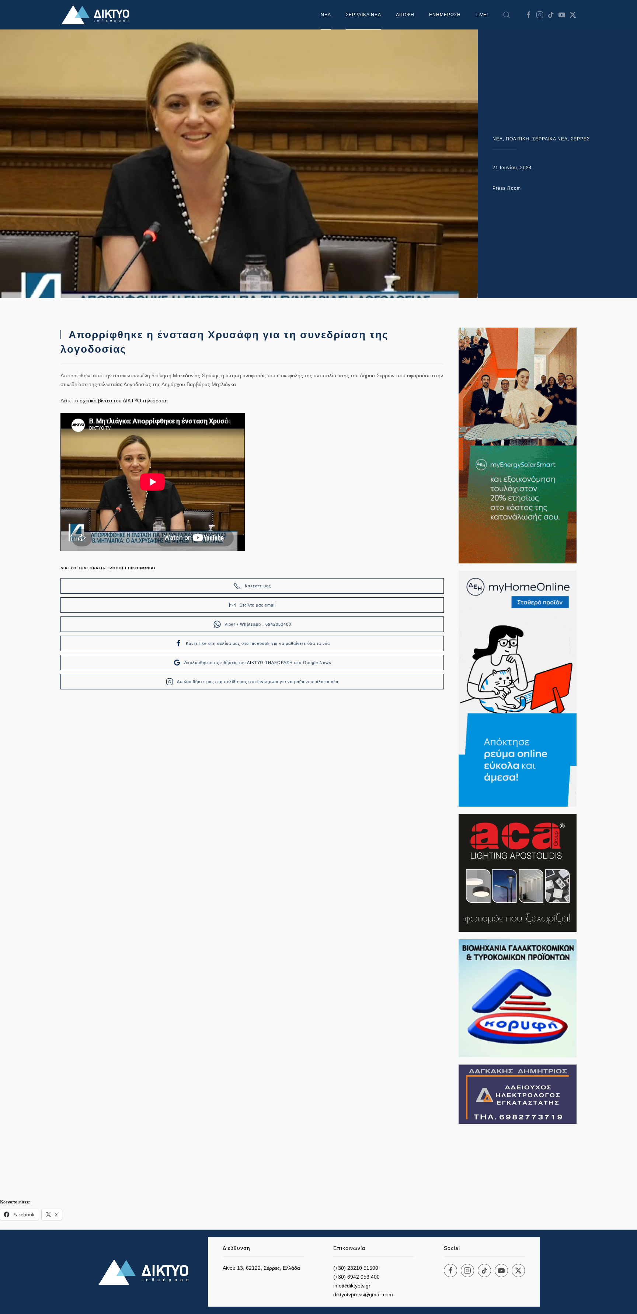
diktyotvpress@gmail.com (363, 1294)
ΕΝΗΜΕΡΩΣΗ (445, 14)
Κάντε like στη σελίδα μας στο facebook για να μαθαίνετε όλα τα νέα (258, 643)
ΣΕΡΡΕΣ (580, 138)
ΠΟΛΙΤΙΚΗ (517, 138)
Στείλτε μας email (258, 605)
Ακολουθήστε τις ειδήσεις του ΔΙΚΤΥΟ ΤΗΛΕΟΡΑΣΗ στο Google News (257, 662)
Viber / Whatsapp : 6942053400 (257, 624)
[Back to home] (97, 14)
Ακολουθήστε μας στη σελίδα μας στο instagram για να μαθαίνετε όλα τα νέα (257, 681)
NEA (497, 138)
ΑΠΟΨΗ (405, 14)
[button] (506, 14)
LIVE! (482, 14)
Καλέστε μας (258, 586)
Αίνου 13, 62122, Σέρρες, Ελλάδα (261, 1268)
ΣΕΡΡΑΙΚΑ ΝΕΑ (363, 14)
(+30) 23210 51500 (355, 1268)
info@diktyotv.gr (351, 1286)
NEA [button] (326, 14)
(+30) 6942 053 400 (356, 1277)
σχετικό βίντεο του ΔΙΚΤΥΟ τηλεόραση (123, 400)
